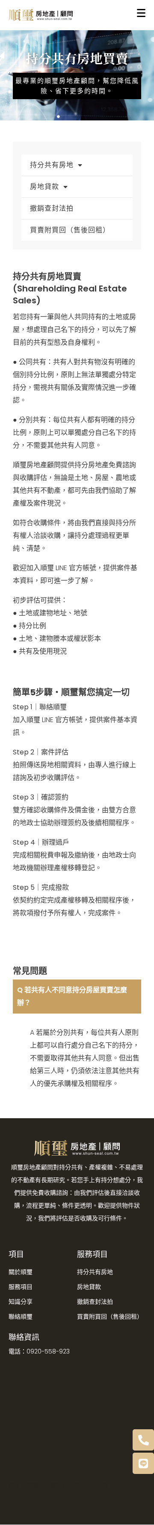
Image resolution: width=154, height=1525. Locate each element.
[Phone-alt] (143, 1440)
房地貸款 (44, 186)
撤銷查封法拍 (52, 208)
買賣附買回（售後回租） (70, 230)
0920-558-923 (48, 1351)
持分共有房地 (52, 165)
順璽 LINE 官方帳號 (68, 568)
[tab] (77, 997)
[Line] (143, 1463)
